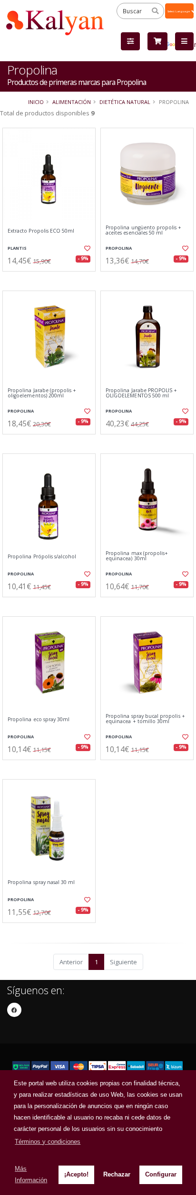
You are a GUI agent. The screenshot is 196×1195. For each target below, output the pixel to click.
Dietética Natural (124, 101)
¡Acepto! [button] (76, 1174)
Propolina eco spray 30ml (38, 719)
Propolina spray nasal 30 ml (41, 882)
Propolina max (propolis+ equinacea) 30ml (137, 556)
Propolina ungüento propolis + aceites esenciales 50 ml (144, 230)
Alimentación (71, 101)
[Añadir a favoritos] (86, 248)
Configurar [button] (160, 1174)
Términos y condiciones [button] (47, 1141)
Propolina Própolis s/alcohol (42, 556)
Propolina (119, 248)
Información (50, 279)
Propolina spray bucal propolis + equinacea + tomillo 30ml (145, 719)
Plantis (17, 248)
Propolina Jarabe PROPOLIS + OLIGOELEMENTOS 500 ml (141, 393)
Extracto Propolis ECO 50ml (41, 231)
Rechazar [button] (116, 1174)
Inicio (36, 101)
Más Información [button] (31, 1174)
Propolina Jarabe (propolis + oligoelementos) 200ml (42, 393)
